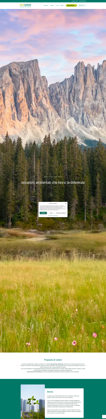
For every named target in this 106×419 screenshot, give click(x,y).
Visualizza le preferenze (61, 212)
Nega (51, 212)
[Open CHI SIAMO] (48, 5)
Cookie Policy (50, 215)
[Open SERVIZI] (54, 5)
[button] (65, 203)
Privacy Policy (55, 215)
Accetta (43, 212)
